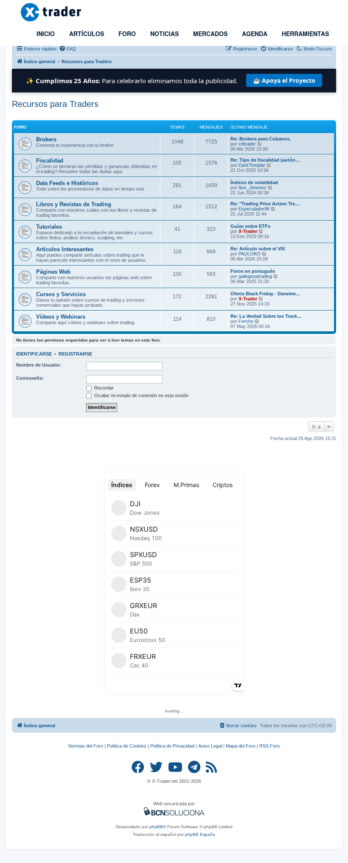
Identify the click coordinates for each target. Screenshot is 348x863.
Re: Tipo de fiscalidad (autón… (265, 160)
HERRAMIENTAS (304, 33)
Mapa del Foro (240, 745)
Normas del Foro (85, 745)
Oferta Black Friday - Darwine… (265, 293)
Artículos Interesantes (64, 249)
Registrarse (75, 353)
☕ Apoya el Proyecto (284, 80)
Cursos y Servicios (61, 294)
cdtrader (247, 143)
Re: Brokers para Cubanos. (260, 138)
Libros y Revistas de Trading (73, 204)
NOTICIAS (164, 33)
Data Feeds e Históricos (67, 183)
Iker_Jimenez (253, 187)
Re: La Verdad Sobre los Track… (266, 316)
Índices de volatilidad (254, 182)
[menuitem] (67, 49)
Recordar (103, 387)
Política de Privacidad (172, 745)
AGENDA (253, 33)
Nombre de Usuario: (38, 364)
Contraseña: (30, 378)
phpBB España (200, 834)
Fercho (246, 321)
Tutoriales (49, 227)
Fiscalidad (49, 160)
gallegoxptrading (255, 276)
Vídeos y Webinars (60, 317)
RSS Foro (269, 745)
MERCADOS (209, 33)
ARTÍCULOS (85, 33)
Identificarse (34, 353)
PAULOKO (250, 253)
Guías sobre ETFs (250, 226)
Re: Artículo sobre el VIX (257, 248)
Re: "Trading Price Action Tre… (265, 203)
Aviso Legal (210, 745)
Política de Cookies (126, 745)
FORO (126, 33)
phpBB (156, 826)
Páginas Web (53, 272)
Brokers (46, 139)
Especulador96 (254, 208)
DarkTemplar (252, 165)
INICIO (45, 33)
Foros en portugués (252, 271)
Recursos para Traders (55, 104)
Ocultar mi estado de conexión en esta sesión (140, 395)
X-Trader (248, 231)
